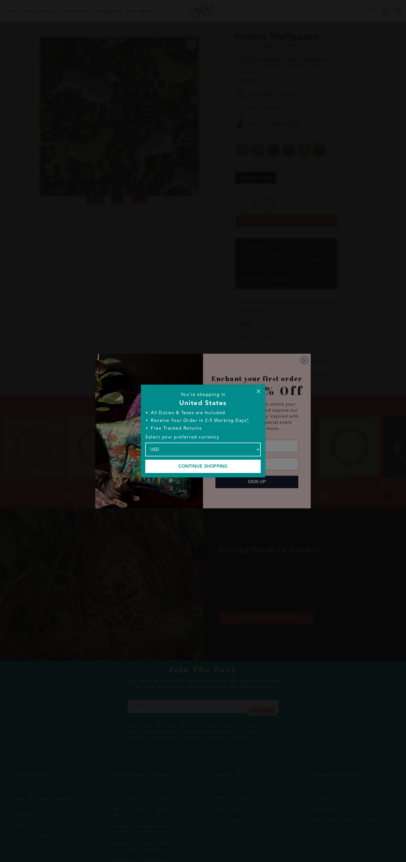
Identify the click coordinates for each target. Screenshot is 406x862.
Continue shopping (202, 466)
